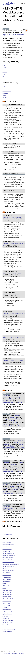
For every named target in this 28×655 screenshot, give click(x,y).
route (4, 74)
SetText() (5, 97)
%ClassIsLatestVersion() (8, 544)
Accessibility (21, 653)
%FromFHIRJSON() (7, 573)
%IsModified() (6, 585)
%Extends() (5, 568)
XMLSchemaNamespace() (9, 629)
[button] (4, 101)
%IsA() (4, 583)
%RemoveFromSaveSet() (9, 598)
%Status (20, 402)
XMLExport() (6, 618)
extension (5, 530)
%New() (4, 588)
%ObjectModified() (7, 592)
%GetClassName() (7, 577)
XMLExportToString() (8, 622)
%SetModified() (6, 603)
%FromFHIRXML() (7, 575)
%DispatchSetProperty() (8, 566)
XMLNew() (5, 624)
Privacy (5, 653)
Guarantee (14, 653)
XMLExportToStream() (8, 620)
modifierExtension (7, 534)
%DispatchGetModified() (9, 555)
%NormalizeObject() (7, 590)
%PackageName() (7, 596)
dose (4, 65)
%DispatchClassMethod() (9, 553)
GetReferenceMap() (7, 611)
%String (6, 395)
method (4, 67)
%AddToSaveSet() (7, 542)
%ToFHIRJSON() (6, 605)
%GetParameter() (7, 581)
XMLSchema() (6, 627)
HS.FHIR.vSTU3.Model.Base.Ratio (11, 294)
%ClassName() (6, 547)
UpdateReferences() (7, 614)
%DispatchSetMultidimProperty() (11, 564)
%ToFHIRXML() (6, 607)
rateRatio (5, 72)
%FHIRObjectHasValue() (8, 570)
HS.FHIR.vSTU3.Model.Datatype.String (13, 360)
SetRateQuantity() (7, 91)
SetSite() (5, 95)
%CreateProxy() (6, 551)
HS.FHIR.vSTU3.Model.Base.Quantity (12, 217)
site (3, 76)
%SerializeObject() (7, 601)
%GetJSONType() (7, 579)
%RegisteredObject (8, 402)
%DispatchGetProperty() (8, 557)
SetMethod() (6, 89)
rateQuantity (6, 69)
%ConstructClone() (7, 549)
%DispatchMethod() (7, 560)
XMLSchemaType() (7, 631)
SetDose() (5, 86)
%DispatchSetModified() (8, 562)
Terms (9, 653)
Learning (23, 3)
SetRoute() (5, 93)
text (3, 78)
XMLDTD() (5, 616)
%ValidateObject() (7, 609)
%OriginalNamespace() (8, 594)
